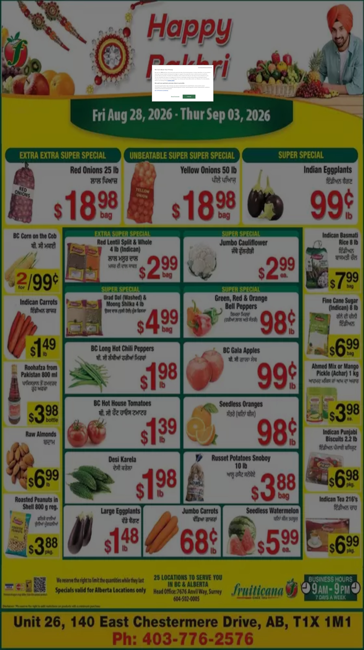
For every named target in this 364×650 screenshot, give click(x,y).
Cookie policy (171, 80)
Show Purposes (175, 96)
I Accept (189, 96)
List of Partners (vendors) (161, 90)
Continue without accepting (205, 67)
